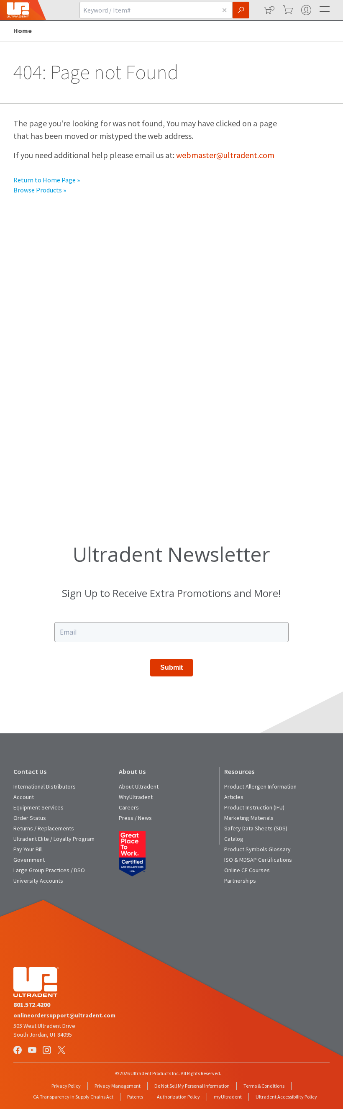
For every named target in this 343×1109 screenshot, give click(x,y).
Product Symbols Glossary (257, 849)
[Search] (241, 10)
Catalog (233, 839)
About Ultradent (139, 786)
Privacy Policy (66, 1086)
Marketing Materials (249, 818)
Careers (129, 807)
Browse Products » (39, 190)
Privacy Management (118, 1086)
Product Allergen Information (260, 786)
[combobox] (148, 10)
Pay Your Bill (28, 849)
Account (23, 797)
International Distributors (44, 786)
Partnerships (240, 880)
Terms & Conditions (263, 1086)
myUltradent (228, 1097)
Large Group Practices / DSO (49, 870)
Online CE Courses (247, 870)
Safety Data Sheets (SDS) (255, 828)
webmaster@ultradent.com (225, 155)
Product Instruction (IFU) (254, 807)
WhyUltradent (136, 797)
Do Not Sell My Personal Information (192, 1086)
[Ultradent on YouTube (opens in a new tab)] (33, 1050)
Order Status (29, 818)
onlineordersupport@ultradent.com (64, 1015)
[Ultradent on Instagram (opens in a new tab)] (48, 1050)
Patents (135, 1097)
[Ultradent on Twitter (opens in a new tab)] (62, 1050)
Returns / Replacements (43, 828)
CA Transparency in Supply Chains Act (73, 1097)
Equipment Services (38, 807)
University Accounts (38, 880)
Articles (233, 797)
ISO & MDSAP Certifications (258, 859)
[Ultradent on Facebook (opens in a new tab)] (18, 1050)
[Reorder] (268, 10)
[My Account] (305, 10)
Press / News (135, 818)
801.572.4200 (31, 1004)
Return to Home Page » (46, 180)
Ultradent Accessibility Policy (286, 1097)
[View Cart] (287, 10)
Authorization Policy (178, 1097)
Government (29, 859)
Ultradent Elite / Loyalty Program (54, 839)
